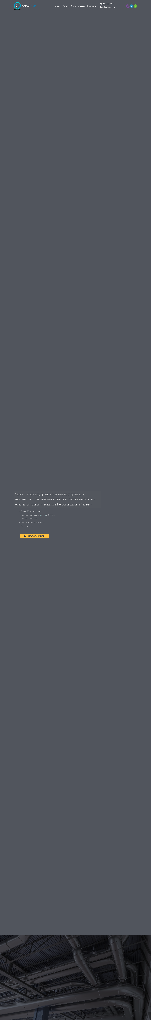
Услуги (66, 6)
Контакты (91, 6)
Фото (73, 6)
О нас (58, 6)
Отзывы (81, 6)
